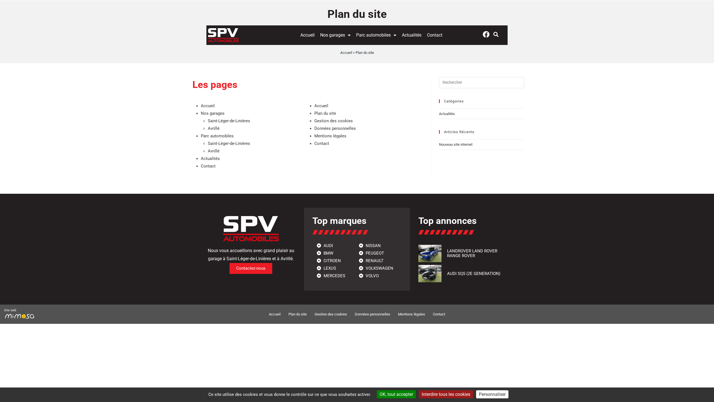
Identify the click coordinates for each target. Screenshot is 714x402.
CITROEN (331, 260)
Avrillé (213, 128)
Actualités (411, 35)
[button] (496, 34)
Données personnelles (335, 128)
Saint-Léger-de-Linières (229, 120)
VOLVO (372, 275)
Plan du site (325, 113)
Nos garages (332, 35)
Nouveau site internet (455, 144)
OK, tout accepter (396, 394)
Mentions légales (330, 135)
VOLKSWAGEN (379, 268)
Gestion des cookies (333, 120)
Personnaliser (492, 394)
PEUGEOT (374, 253)
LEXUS (329, 268)
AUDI (327, 245)
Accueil (307, 35)
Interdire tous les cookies (446, 394)
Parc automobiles (373, 35)
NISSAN (373, 245)
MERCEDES (333, 275)
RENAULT (374, 260)
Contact (434, 35)
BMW (327, 253)
